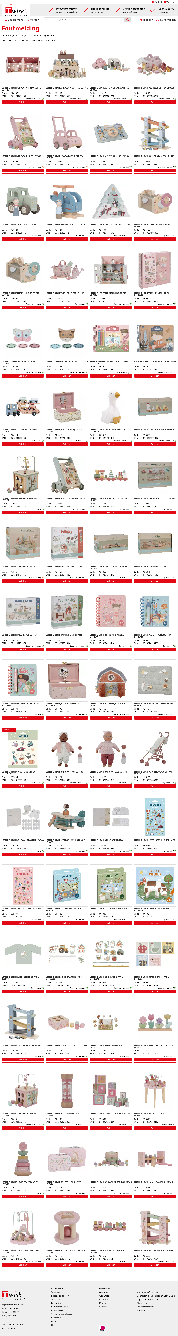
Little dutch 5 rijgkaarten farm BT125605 (64, 978)
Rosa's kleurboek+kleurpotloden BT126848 (109, 362)
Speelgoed (56, 1292)
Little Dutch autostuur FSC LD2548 (109, 156)
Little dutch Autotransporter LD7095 (19, 431)
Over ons (103, 1292)
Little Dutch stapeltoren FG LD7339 (110, 1114)
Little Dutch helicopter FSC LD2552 (65, 225)
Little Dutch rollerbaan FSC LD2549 (154, 156)
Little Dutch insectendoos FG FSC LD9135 (153, 225)
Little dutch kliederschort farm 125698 (20, 978)
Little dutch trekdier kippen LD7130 (154, 430)
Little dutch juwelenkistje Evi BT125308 (63, 704)
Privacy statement (145, 1306)
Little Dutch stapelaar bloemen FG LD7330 (154, 1046)
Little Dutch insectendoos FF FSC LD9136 (20, 294)
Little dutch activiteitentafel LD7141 (23, 567)
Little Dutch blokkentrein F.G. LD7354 (107, 1251)
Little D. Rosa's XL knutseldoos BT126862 (152, 294)
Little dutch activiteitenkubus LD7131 (19, 499)
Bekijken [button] (23, 102)
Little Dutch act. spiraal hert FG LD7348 (20, 1251)
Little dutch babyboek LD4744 (106, 840)
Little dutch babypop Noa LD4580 (64, 772)
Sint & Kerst (57, 1299)
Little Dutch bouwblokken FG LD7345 (111, 1182)
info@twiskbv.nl (9, 1315)
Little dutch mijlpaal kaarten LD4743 (23, 840)
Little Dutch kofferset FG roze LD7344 (63, 1183)
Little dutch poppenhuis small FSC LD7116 (21, 89)
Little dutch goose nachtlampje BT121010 (108, 431)
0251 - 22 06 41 (12, 1312)
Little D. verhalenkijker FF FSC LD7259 (67, 361)
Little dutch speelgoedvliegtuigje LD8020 (65, 841)
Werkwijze (104, 1295)
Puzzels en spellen (60, 1295)
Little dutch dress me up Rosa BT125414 (107, 636)
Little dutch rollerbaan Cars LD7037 (23, 1045)
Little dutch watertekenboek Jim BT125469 (152, 636)
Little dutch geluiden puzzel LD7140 (154, 498)
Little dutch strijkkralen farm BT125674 (152, 978)
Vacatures (171, 2)
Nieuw (54, 1325)
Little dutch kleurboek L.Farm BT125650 (151, 909)
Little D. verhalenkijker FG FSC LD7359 (19, 362)
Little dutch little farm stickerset (110, 909)
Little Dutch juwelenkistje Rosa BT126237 (64, 431)
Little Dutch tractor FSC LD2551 (20, 225)
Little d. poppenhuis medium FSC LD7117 (108, 294)
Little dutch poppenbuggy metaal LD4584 (153, 773)
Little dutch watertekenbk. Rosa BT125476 (20, 704)
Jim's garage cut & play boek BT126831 (155, 361)
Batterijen (56, 1317)
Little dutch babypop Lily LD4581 (108, 772)
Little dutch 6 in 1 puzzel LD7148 (64, 567)
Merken (103, 1303)
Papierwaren (57, 1310)
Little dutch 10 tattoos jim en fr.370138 (18, 773)
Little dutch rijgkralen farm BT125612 (106, 978)
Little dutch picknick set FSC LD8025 (154, 88)
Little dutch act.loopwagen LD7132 (66, 498)
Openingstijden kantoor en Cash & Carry (156, 1295)
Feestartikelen (58, 1303)
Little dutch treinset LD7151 (150, 567)
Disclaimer (142, 1303)
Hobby (54, 1321)
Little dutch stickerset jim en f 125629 (63, 909)
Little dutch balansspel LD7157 (19, 635)
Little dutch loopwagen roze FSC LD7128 (65, 157)
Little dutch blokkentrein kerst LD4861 (108, 499)
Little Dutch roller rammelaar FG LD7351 (65, 1251)
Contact (158, 2)
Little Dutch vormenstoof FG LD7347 (66, 1045)
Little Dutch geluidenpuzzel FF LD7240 (107, 1046)
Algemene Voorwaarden (148, 1299)
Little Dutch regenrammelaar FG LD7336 (64, 1115)
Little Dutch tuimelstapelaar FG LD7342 (20, 1183)
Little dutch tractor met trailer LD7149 (109, 568)
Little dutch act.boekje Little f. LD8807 (108, 704)
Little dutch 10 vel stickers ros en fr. (21, 909)
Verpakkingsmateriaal (62, 1314)
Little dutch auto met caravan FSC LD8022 (109, 89)
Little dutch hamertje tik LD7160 (64, 635)
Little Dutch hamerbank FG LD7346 (153, 1182)
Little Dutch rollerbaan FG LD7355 (153, 1251)
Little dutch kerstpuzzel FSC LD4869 (110, 225)
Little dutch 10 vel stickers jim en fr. (155, 840)
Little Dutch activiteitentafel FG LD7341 (152, 1115)
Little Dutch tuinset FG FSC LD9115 (65, 293)
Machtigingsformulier (147, 1292)
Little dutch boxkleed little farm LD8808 (153, 704)
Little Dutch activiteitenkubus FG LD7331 (21, 1115)
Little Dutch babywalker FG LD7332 (21, 156)
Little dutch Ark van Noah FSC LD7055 (67, 88)
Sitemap (141, 1310)
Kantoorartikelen (59, 1306)
